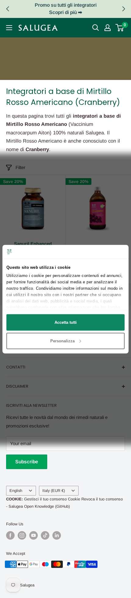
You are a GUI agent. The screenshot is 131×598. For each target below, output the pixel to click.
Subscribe (26, 461)
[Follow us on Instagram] (22, 535)
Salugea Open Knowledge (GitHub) (39, 506)
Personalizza (62, 340)
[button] (123, 9)
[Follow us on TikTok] (45, 535)
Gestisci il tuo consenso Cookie (52, 499)
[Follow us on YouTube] (33, 535)
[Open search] (95, 27)
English (15, 490)
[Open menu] (9, 27)
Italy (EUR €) (53, 490)
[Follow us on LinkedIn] (56, 535)
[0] (120, 27)
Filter (20, 167)
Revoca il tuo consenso (102, 499)
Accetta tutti (66, 322)
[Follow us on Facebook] (10, 535)
